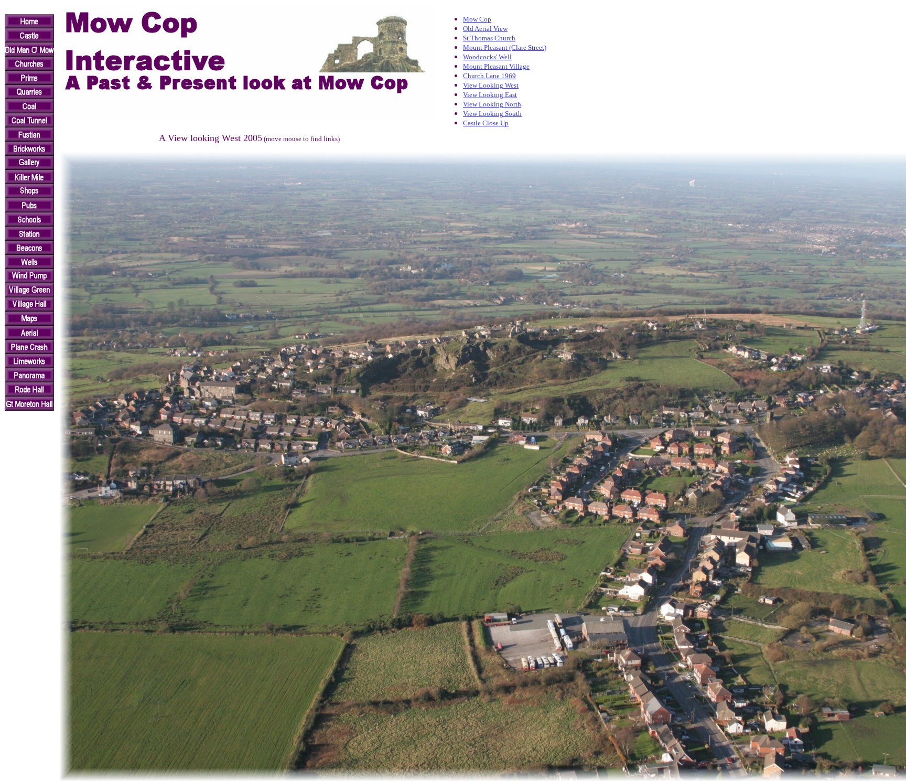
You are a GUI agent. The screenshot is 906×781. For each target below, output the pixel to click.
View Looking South (492, 113)
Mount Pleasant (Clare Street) (504, 47)
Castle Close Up (486, 123)
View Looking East (490, 95)
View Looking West (491, 85)
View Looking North (492, 104)
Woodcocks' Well (487, 57)
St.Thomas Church (489, 38)
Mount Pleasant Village (496, 66)
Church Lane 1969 (489, 76)
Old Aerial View (485, 29)
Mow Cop (477, 19)
